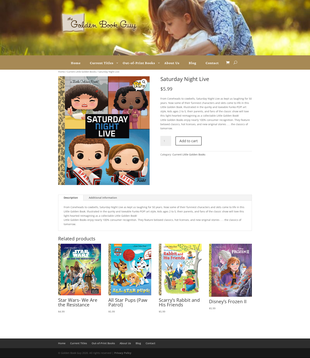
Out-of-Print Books (139, 63)
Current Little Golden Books (81, 71)
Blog (192, 63)
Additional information (103, 197)
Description (71, 197)
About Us (171, 63)
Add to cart (188, 140)
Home (76, 63)
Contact (212, 63)
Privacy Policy (122, 353)
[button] (144, 82)
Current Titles (101, 63)
